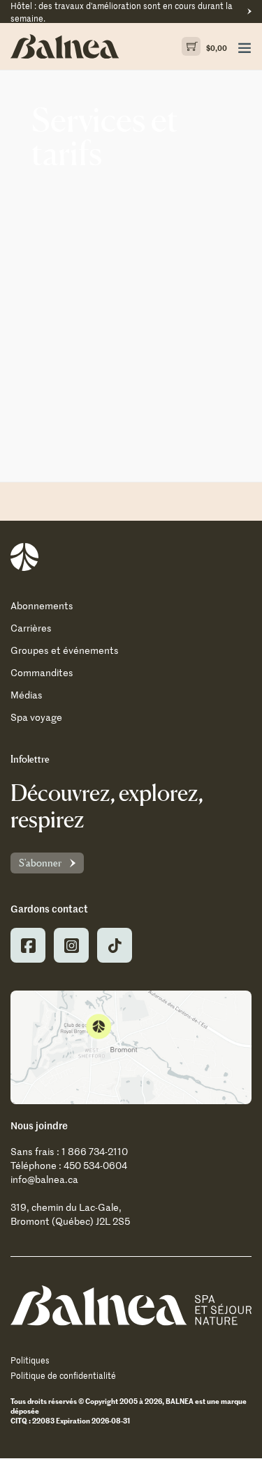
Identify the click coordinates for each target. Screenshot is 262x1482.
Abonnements (41, 605)
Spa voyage (36, 717)
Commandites (41, 672)
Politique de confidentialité (63, 1375)
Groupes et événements (64, 650)
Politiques (30, 1360)
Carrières (31, 627)
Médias (26, 694)
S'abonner (40, 863)
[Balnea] (131, 1305)
